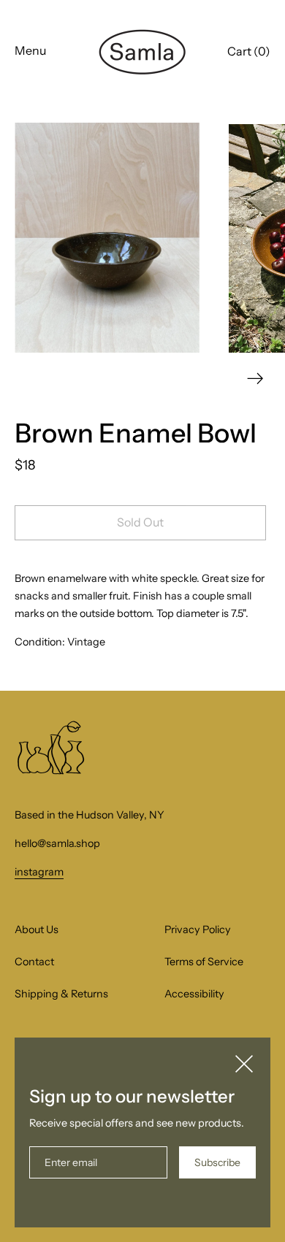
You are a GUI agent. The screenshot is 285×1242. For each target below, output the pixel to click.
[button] (249, 53)
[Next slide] (255, 378)
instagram (39, 871)
